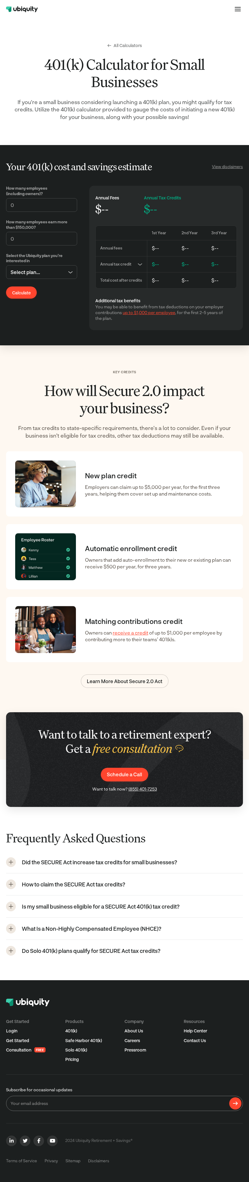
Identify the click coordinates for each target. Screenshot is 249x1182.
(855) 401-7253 (142, 788)
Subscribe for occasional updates (39, 1089)
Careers (132, 1040)
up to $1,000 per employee (149, 312)
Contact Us (195, 1040)
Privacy (51, 1160)
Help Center (195, 1030)
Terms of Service (21, 1160)
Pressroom (135, 1049)
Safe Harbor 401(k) (83, 1040)
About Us (133, 1030)
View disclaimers (227, 166)
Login (11, 1030)
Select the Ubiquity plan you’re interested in (34, 258)
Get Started (17, 1040)
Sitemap (73, 1160)
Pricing (72, 1059)
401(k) (71, 1030)
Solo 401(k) (76, 1049)
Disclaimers (98, 1160)
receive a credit (130, 632)
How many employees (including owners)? (26, 191)
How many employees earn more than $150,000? (36, 224)
